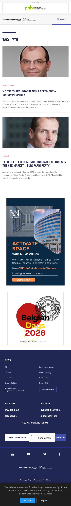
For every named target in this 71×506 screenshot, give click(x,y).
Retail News (44, 378)
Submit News (47, 389)
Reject (44, 500)
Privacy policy (25, 480)
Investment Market (46, 367)
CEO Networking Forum (35, 422)
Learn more (46, 493)
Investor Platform (50, 409)
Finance (8, 372)
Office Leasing (8, 85)
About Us (10, 403)
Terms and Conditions (42, 480)
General (5, 156)
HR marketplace (48, 416)
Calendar (45, 403)
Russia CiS (43, 383)
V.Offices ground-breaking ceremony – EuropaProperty (29, 93)
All (6, 367)
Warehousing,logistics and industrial (14, 389)
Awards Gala (12, 409)
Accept (27, 500)
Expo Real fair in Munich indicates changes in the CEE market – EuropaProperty (34, 163)
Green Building (11, 383)
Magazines (11, 416)
